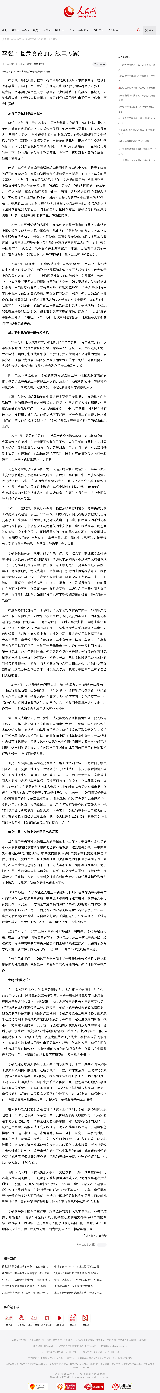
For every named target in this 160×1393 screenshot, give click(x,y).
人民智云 (72, 1325)
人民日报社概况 (19, 1340)
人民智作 (85, 1325)
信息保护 (133, 1340)
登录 (151, 30)
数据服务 (100, 1340)
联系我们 (143, 1340)
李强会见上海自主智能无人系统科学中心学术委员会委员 (85, 1279)
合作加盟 (79, 1340)
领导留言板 (46, 1325)
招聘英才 (57, 1340)
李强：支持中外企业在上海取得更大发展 (76, 1266)
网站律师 (122, 1340)
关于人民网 (34, 1340)
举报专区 (83, 30)
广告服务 (68, 1340)
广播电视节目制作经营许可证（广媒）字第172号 (51, 1358)
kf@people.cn (50, 1346)
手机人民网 (33, 1325)
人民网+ (21, 1325)
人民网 (5, 39)
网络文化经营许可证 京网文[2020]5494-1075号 (65, 1364)
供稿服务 (89, 1340)
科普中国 (16, 39)
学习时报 (39, 64)
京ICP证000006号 (133, 1364)
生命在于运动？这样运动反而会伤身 (137, 88)
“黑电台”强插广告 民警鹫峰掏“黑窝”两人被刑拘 (80, 1273)
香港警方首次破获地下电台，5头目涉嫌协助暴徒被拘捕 (32, 1266)
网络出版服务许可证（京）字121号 (107, 1364)
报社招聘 (46, 1340)
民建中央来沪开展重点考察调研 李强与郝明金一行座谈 (32, 1286)
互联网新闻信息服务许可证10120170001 (60, 1352)
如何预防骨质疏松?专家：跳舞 (135, 141)
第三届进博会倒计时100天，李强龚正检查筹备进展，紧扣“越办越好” (40, 1292)
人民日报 (8, 1325)
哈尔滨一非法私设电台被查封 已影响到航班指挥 (28, 1279)
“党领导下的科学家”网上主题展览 (41, 39)
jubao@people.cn (119, 1346)
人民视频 (59, 1325)
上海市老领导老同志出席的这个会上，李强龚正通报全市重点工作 (90, 1292)
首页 (4, 30)
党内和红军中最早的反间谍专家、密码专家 (25, 1273)
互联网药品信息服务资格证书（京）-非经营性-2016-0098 (105, 1358)
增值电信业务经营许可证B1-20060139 (101, 1352)
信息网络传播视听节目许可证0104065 (24, 1364)
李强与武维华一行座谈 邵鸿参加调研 (74, 1286)
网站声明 (111, 1340)
